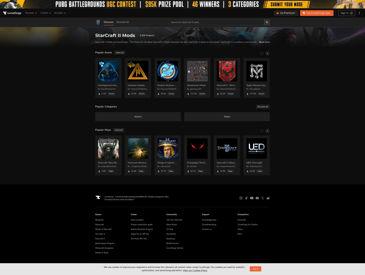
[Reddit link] (268, 198)
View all (120, 52)
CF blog (169, 229)
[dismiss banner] (360, 4)
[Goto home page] (12, 13)
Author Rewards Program (142, 229)
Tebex (240, 229)
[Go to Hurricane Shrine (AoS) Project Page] (138, 155)
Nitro (240, 234)
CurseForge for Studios (248, 225)
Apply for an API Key (140, 234)
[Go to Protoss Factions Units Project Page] (168, 78)
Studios (58, 13)
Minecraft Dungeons (104, 248)
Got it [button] (255, 269)
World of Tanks (102, 253)
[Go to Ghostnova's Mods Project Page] (197, 78)
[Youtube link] (252, 198)
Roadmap (170, 239)
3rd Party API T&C (139, 239)
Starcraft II (100, 239)
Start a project (137, 220)
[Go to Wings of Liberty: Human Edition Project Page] (168, 155)
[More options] (359, 13)
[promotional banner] (182, 4)
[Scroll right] (267, 53)
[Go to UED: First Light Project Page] (257, 155)
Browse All (123, 22)
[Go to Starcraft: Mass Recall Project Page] (108, 155)
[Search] (267, 22)
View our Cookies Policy (195, 270)
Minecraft (99, 225)
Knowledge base (209, 220)
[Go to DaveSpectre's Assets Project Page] (108, 78)
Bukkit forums (172, 243)
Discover (109, 22)
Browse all (263, 106)
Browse (29, 13)
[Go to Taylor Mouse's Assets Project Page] (257, 78)
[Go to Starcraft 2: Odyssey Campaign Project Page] (227, 155)
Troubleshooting (209, 225)
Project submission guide (142, 225)
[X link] (262, 198)
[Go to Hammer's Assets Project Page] (138, 78)
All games (99, 220)
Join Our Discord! (174, 220)
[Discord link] (257, 198)
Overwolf (242, 220)
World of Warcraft (103, 229)
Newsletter (171, 234)
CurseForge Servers (174, 248)
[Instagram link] (241, 198)
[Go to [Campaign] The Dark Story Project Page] (197, 155)
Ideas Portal (171, 225)
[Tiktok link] (246, 198)
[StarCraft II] (98, 22)
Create (44, 13)
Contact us (207, 229)
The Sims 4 (100, 234)
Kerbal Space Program (104, 243)
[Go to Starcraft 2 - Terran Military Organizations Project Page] (227, 78)
